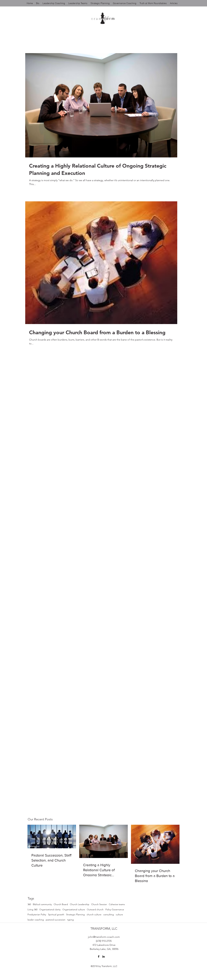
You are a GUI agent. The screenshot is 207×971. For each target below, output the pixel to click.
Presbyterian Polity (36, 914)
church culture (94, 914)
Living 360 (32, 909)
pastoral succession (55, 919)
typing (70, 919)
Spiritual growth (56, 914)
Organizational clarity (49, 909)
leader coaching (35, 919)
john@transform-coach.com (104, 936)
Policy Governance (114, 909)
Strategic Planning (75, 914)
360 (29, 904)
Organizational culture (73, 909)
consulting (108, 914)
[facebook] (98, 956)
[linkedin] (103, 956)
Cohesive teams (117, 904)
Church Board (61, 904)
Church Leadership (79, 904)
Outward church (95, 909)
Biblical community (42, 904)
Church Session (99, 904)
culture (119, 914)
